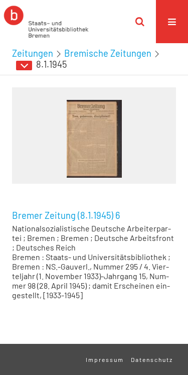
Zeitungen (32, 53)
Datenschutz (152, 359)
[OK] (140, 21)
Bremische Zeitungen (107, 53)
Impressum (105, 359)
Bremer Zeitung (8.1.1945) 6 (66, 215)
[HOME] (46, 21)
